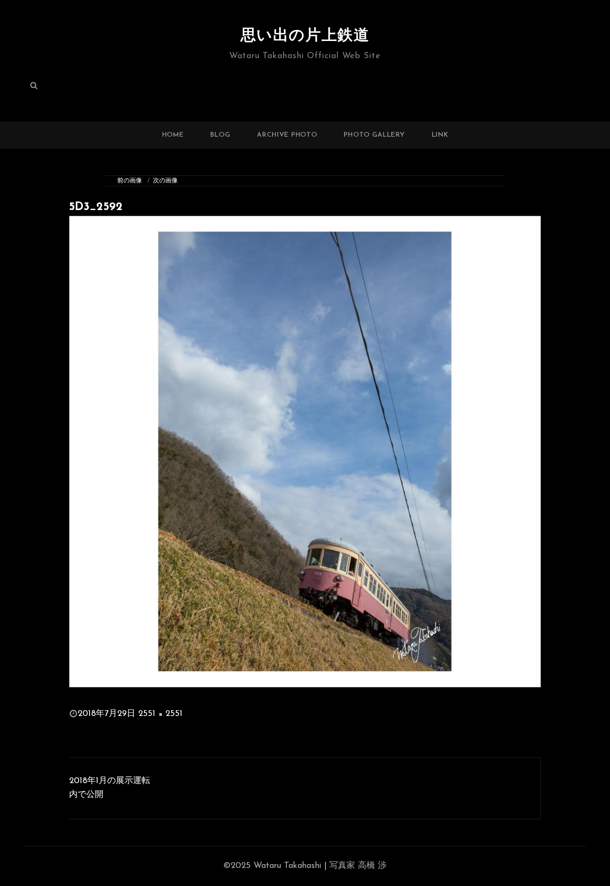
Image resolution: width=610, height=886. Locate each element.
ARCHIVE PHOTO (287, 135)
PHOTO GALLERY (374, 135)
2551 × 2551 (160, 714)
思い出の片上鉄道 (305, 36)
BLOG (220, 135)
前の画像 (129, 181)
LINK (440, 135)
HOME (173, 135)
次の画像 (165, 181)
